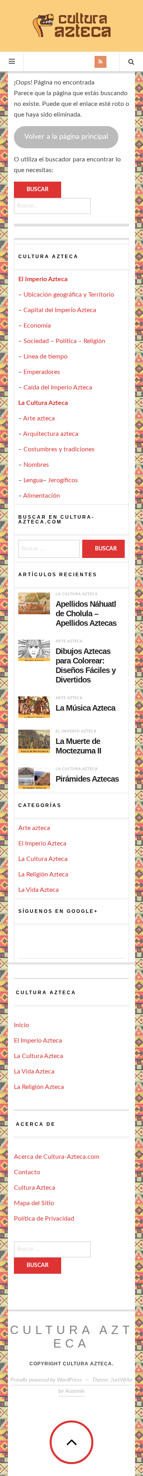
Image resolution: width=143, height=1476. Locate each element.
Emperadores (41, 372)
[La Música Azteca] (34, 707)
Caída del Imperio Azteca (57, 387)
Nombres (36, 465)
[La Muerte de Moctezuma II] (34, 741)
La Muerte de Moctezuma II (78, 746)
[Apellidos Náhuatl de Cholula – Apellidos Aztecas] (34, 603)
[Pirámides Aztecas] (34, 778)
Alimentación (41, 496)
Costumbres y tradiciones (59, 449)
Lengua (33, 480)
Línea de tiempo (45, 356)
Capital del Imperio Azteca (59, 310)
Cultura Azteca (34, 1188)
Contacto (27, 1172)
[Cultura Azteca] (71, 25)
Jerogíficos (63, 480)
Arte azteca (39, 418)
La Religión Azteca (43, 874)
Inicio (21, 1025)
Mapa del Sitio (34, 1203)
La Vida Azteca (38, 890)
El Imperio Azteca (43, 279)
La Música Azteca (85, 707)
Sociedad (36, 341)
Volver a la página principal (66, 136)
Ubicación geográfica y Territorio (68, 294)
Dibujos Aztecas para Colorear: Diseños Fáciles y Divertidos (86, 665)
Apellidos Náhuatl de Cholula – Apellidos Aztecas (86, 613)
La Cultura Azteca (43, 403)
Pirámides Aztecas (87, 778)
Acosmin (75, 1391)
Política (66, 341)
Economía (37, 325)
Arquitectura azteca (50, 434)
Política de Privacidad (44, 1218)
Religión (94, 341)
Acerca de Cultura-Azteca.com (56, 1157)
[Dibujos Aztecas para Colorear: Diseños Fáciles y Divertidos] (34, 650)
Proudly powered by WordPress (46, 1380)
